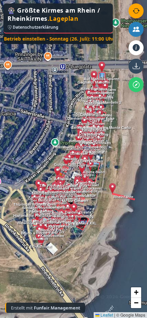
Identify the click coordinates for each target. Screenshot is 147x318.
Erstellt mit (45, 308)
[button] (37, 216)
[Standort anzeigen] (136, 84)
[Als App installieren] (136, 66)
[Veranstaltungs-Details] (136, 47)
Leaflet (106, 315)
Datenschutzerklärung (35, 27)
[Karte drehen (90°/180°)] (136, 10)
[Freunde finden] (136, 29)
